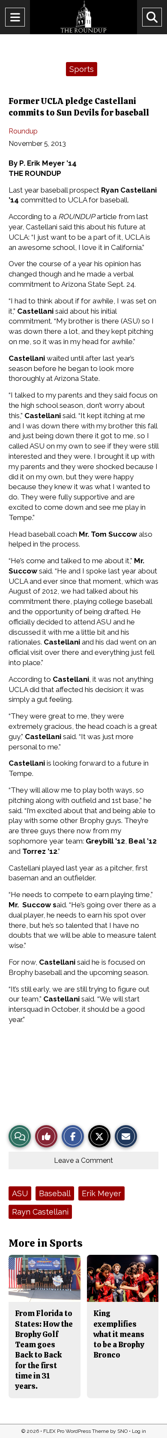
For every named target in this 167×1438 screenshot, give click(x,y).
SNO (122, 1431)
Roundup (23, 131)
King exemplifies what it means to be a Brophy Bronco (118, 1334)
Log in (139, 1431)
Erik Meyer (101, 1193)
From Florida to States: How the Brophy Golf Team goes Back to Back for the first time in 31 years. (44, 1349)
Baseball (55, 1193)
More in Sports (46, 1243)
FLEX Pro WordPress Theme (76, 1431)
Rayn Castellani (40, 1211)
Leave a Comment (83, 1160)
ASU (20, 1193)
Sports (81, 69)
